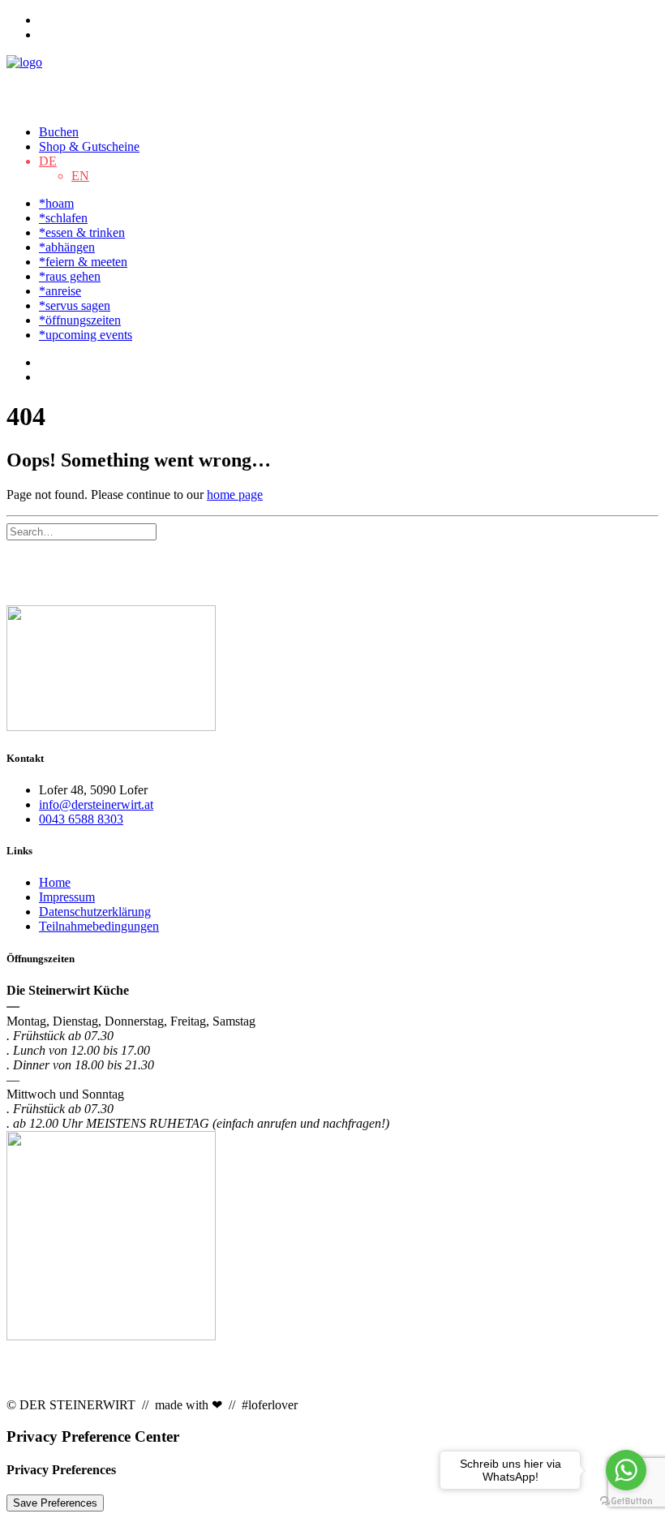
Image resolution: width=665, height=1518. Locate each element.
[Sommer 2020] (332, 669)
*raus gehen (70, 276)
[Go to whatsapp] (626, 1470)
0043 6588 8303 (81, 819)
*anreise (60, 291)
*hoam (56, 203)
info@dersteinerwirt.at (96, 804)
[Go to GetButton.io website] (626, 1501)
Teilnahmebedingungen (99, 926)
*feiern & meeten (83, 262)
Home (55, 882)
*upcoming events (85, 335)
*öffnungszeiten (80, 320)
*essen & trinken (82, 232)
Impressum (67, 897)
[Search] (81, 531)
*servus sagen (74, 305)
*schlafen (63, 218)
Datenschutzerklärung (95, 911)
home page (235, 494)
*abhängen (67, 247)
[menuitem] (349, 20)
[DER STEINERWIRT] (332, 83)
